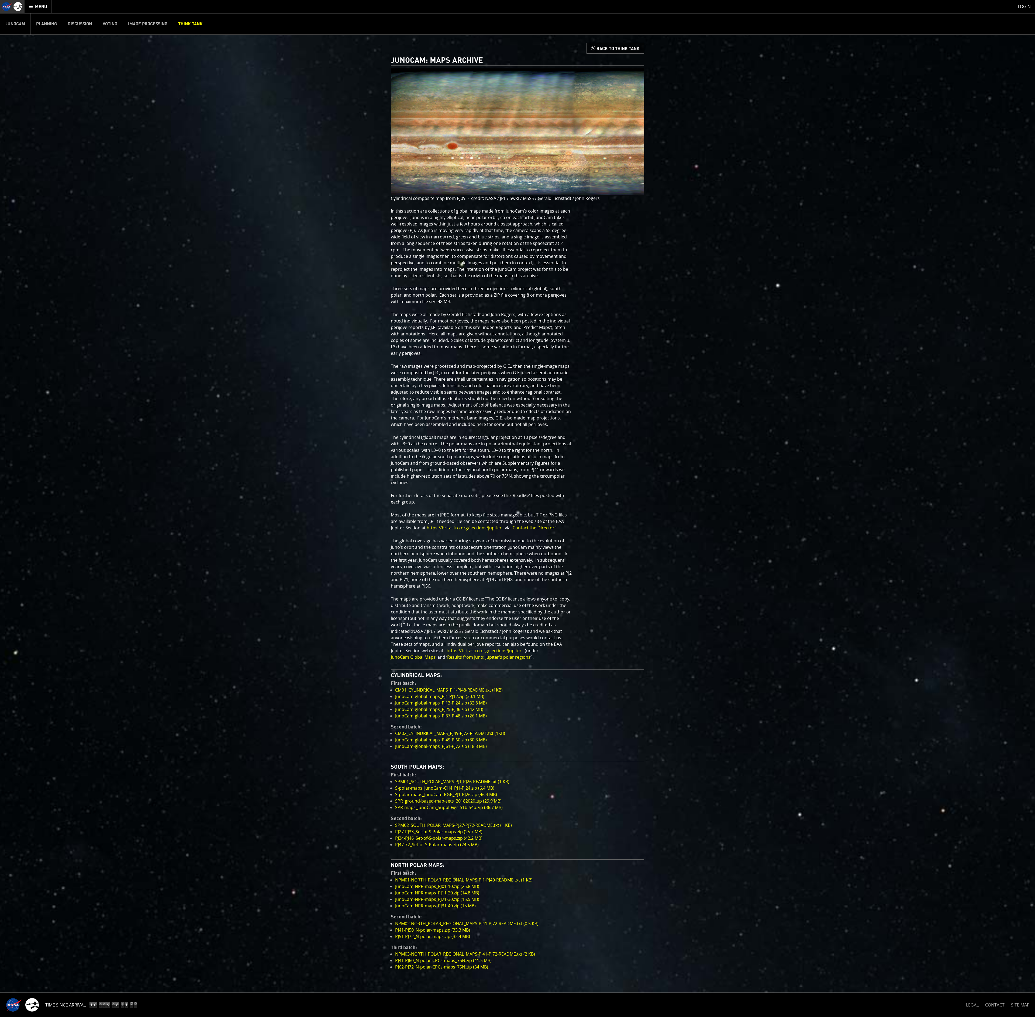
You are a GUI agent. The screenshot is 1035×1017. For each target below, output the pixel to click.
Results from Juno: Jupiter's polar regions (488, 657)
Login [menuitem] (1024, 6)
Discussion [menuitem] (80, 24)
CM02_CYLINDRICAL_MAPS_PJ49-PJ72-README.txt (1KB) (450, 733)
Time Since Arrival (65, 1005)
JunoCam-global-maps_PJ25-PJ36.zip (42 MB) (439, 709)
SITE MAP (1020, 1005)
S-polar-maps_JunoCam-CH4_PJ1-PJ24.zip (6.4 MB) (444, 788)
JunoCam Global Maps (413, 657)
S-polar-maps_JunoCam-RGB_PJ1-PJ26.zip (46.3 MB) (446, 794)
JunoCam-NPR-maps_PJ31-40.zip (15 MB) (435, 906)
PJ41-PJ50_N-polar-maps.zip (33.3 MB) (432, 930)
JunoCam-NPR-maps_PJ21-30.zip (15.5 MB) (437, 899)
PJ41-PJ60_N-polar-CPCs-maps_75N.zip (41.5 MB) (443, 960)
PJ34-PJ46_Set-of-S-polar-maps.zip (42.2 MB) (438, 838)
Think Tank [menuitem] (190, 24)
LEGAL (972, 1004)
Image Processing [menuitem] (147, 24)
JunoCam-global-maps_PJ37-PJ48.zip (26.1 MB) (441, 716)
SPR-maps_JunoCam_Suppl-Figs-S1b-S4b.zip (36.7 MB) (449, 807)
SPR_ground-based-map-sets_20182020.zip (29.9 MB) (448, 801)
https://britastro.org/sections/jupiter (464, 528)
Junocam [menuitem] (15, 24)
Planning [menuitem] (46, 24)
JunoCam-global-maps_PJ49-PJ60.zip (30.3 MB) (441, 740)
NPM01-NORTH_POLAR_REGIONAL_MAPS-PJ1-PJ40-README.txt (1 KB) (464, 880)
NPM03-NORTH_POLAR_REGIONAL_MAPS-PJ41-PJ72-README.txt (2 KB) (465, 954)
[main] (517, 508)
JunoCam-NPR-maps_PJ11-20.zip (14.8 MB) (437, 893)
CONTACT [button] (995, 1005)
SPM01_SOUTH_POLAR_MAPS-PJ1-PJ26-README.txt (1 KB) (452, 781)
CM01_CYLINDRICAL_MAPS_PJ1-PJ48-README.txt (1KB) (449, 690)
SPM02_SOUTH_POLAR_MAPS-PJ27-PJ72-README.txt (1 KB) (453, 825)
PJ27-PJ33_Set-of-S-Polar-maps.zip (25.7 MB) (438, 831)
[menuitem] (38, 6)
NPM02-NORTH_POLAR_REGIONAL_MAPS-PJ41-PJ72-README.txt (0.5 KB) (467, 923)
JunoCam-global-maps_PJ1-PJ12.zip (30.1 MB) (439, 696)
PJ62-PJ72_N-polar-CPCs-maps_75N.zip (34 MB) (441, 967)
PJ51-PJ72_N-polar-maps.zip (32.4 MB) (432, 936)
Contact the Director (533, 528)
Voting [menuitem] (110, 24)
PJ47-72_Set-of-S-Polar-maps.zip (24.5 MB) (437, 844)
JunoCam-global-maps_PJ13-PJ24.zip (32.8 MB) (441, 703)
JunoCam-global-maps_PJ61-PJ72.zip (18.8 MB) (441, 746)
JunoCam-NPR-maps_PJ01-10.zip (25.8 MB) (437, 886)
